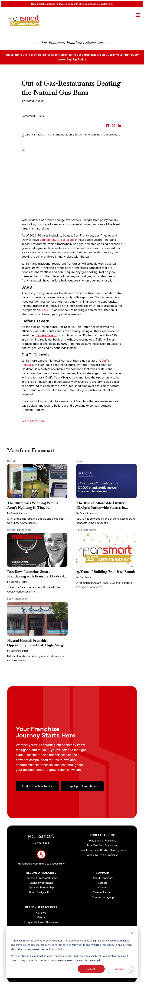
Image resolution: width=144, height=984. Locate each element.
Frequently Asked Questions (41, 922)
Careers (102, 882)
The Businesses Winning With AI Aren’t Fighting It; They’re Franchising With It (33, 507)
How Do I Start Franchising (102, 845)
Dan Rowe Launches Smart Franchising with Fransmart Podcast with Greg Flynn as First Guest (35, 576)
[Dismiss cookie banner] (131, 934)
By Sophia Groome (17, 581)
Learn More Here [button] (33, 421)
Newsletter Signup (103, 897)
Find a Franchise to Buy (37, 786)
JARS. (45, 310)
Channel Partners (103, 892)
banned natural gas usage (57, 239)
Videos (41, 917)
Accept (91, 968)
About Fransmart (103, 877)
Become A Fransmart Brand (41, 877)
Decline (119, 968)
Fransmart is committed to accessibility (41, 863)
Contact (102, 887)
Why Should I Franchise (102, 840)
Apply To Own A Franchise (102, 854)
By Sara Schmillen (17, 513)
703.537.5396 (41, 842)
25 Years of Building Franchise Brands (105, 571)
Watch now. (107, 4)
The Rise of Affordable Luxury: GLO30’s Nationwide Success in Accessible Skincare (100, 507)
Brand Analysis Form (41, 892)
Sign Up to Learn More (82, 786)
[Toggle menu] (138, 15)
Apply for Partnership (41, 887)
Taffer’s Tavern (46, 335)
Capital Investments (41, 882)
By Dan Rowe (83, 577)
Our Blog (41, 912)
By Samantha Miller (86, 513)
